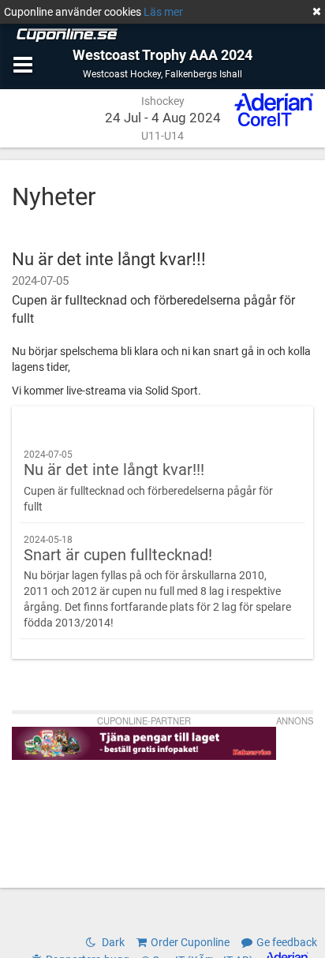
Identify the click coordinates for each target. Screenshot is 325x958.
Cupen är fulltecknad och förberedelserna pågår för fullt (148, 481)
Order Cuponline (190, 942)
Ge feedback (286, 942)
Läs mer (163, 12)
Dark (112, 942)
